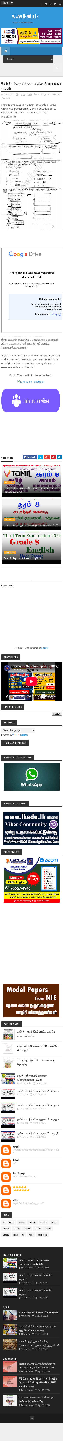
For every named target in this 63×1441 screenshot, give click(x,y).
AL (4, 1222)
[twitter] (55, 4)
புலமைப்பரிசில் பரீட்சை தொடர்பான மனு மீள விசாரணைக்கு (37, 1328)
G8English (10, 552)
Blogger (44, 648)
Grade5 (17, 1228)
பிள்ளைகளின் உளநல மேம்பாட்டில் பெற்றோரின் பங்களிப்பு (36, 1399)
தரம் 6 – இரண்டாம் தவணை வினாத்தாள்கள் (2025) (32, 1077)
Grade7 (38, 1228)
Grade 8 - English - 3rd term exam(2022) (22, 558)
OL (23, 1234)
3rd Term (9, 482)
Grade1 (22, 1222)
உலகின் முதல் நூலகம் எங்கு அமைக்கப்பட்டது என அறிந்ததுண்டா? (39, 1343)
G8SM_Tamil (44, 94)
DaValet (16, 1146)
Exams (12, 1222)
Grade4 (6, 1228)
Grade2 (43, 1222)
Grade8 (6, 98)
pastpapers (42, 1234)
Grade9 (6, 1234)
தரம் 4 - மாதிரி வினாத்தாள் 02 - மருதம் (38, 1119)
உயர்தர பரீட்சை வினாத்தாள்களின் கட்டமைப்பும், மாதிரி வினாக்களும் (37, 1365)
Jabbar (15, 1200)
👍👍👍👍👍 (20, 1186)
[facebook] (41, 4)
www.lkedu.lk (25, 16)
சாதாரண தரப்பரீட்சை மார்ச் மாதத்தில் (39, 1312)
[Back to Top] (32, 1418)
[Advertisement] (31, 938)
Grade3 (54, 1222)
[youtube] (60, 4)
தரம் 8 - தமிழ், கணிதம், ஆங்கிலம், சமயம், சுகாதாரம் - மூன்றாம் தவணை (30, 489)
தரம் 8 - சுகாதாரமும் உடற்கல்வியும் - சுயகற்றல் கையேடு (31, 525)
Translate (23, 734)
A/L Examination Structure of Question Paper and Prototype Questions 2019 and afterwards (38, 1382)
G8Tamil (56, 94)
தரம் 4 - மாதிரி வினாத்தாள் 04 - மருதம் (38, 1090)
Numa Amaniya (19, 1173)
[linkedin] (50, 4)
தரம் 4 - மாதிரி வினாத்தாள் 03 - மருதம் (38, 1105)
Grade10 (32, 1222)
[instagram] (46, 4)
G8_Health (10, 519)
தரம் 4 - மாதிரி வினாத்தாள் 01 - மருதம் (37, 1133)
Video (31, 1234)
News (15, 1234)
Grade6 (27, 1228)
